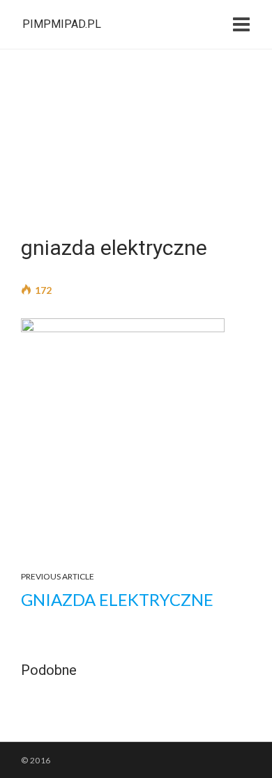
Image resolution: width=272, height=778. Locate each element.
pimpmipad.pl (61, 24)
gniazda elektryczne (117, 599)
